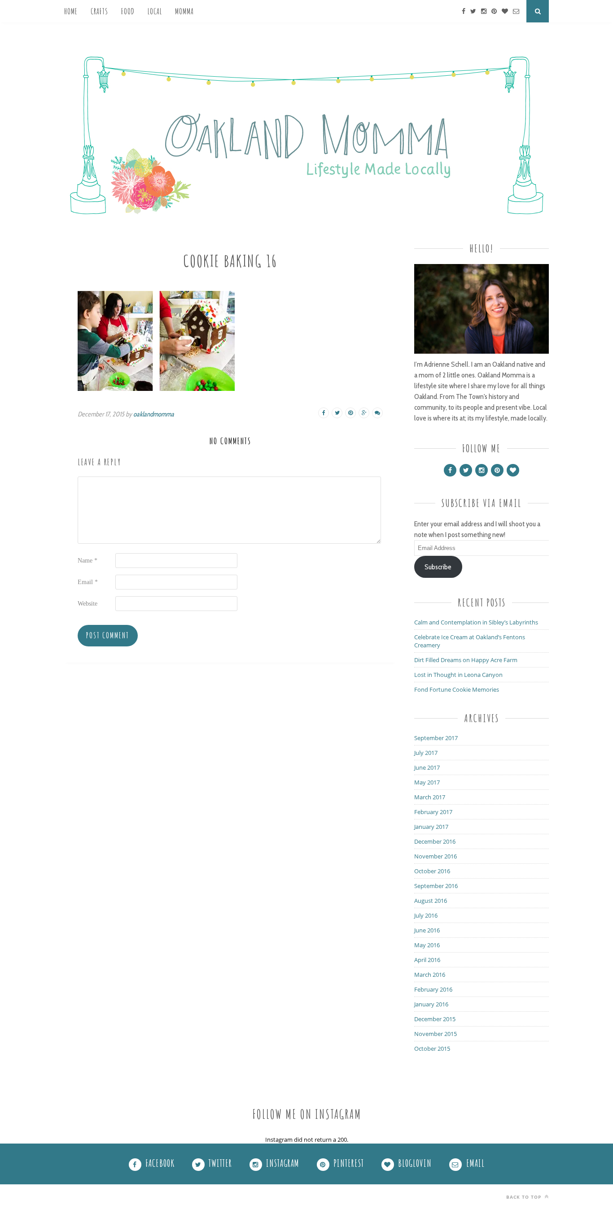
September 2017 (436, 738)
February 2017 (433, 812)
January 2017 (431, 827)
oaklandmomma (153, 414)
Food (128, 11)
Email (88, 582)
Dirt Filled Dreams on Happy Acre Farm (465, 660)
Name (87, 560)
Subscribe (438, 567)
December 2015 (434, 1019)
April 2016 (427, 960)
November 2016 (435, 856)
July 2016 (426, 915)
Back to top (524, 1197)
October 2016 (432, 871)
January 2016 (431, 1004)
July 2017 (426, 753)
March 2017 (429, 797)
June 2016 (427, 930)
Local (155, 11)
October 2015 (432, 1048)
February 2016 (433, 989)
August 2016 (430, 901)
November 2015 (435, 1034)
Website (87, 603)
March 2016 (429, 975)
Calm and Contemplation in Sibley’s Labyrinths (476, 622)
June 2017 (427, 767)
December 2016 (434, 841)
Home (71, 11)
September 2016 (436, 886)
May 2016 (427, 945)
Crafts (99, 11)
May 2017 (427, 782)
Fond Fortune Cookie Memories (456, 689)
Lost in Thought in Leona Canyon (458, 675)
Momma (184, 11)
